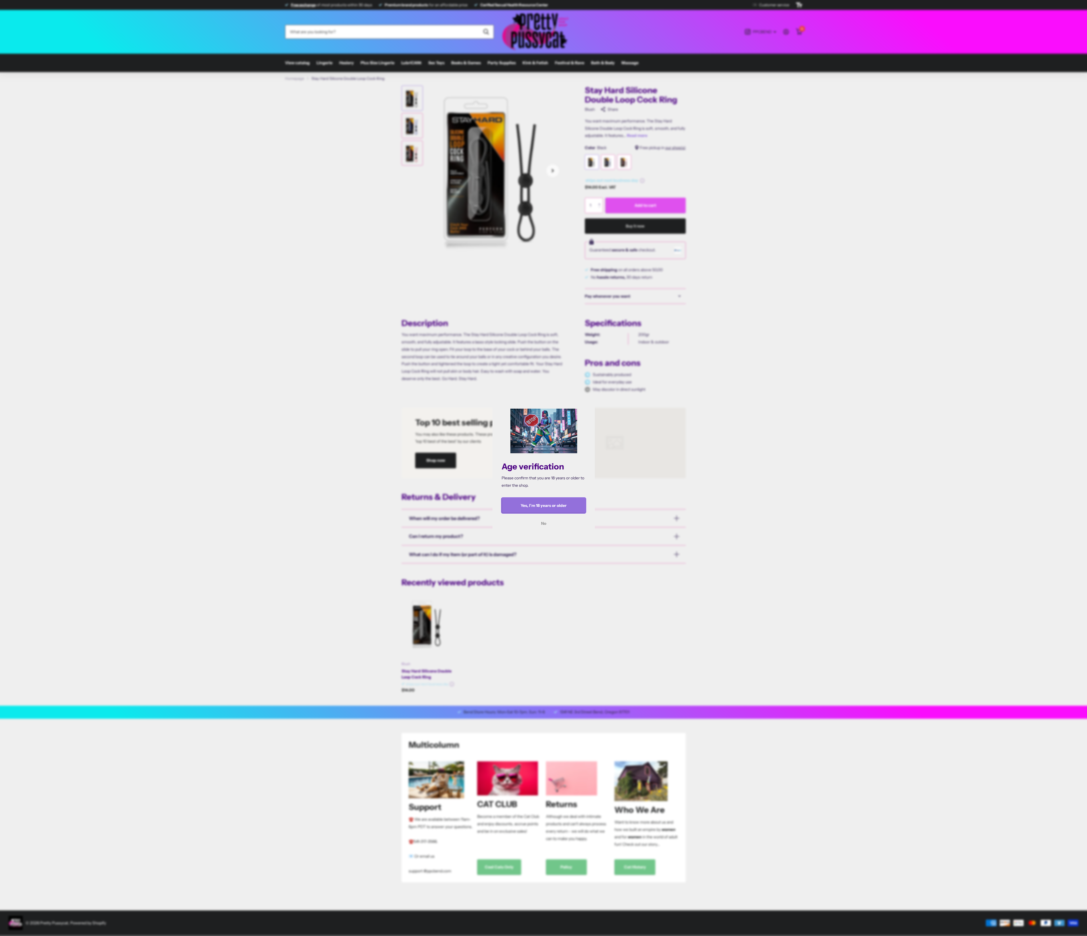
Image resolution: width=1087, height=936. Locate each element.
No (543, 523)
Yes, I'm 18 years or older (544, 505)
